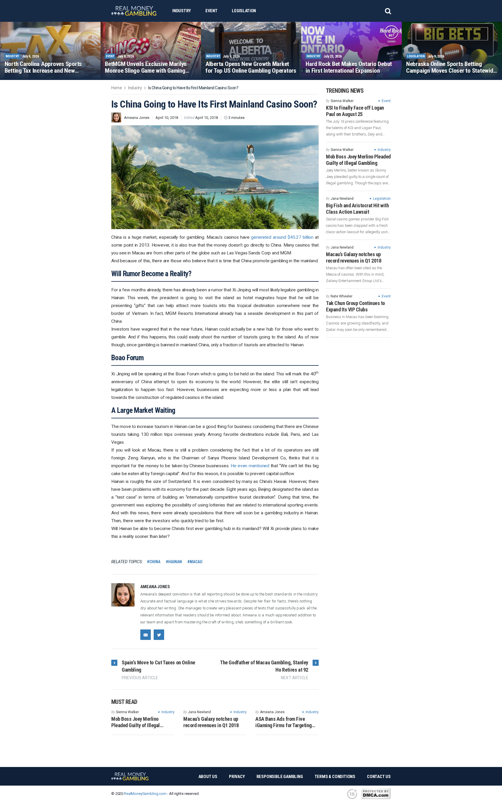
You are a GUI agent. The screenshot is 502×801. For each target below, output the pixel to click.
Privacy (237, 776)
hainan (175, 561)
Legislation (244, 10)
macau (196, 561)
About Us (207, 776)
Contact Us (379, 776)
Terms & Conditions (335, 776)
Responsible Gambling (280, 776)
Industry (181, 10)
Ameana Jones (136, 117)
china (154, 561)
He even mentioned (250, 465)
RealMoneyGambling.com (145, 793)
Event (211, 10)
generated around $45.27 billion (282, 237)
